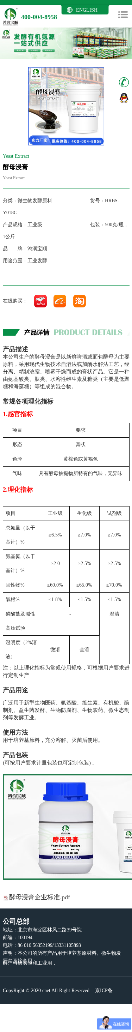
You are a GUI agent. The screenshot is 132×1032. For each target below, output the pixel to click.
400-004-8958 (39, 16)
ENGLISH (87, 10)
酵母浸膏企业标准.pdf (39, 897)
